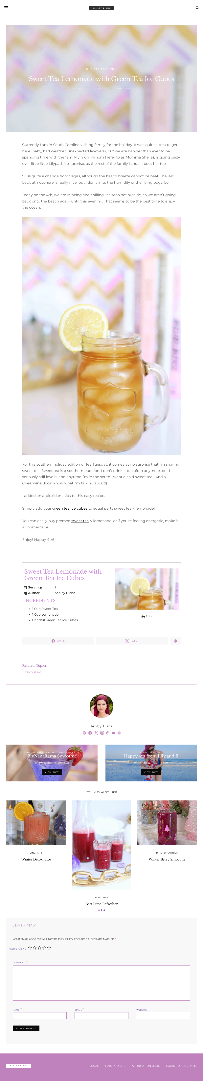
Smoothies (72, 752)
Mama (143, 752)
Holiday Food (41, 752)
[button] (99, 910)
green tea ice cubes (69, 508)
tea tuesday (33, 672)
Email (79, 1009)
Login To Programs (181, 1065)
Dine (89, 69)
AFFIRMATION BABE (146, 1065)
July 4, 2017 (101, 88)
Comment (19, 962)
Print (149, 616)
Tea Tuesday (109, 69)
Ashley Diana (81, 88)
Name (17, 1009)
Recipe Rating (18, 949)
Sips (96, 69)
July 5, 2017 (161, 763)
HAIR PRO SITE (115, 1065)
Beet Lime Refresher (101, 904)
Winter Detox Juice (36, 859)
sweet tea (80, 521)
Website (141, 1010)
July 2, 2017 (62, 763)
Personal (156, 752)
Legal (94, 1065)
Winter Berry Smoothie (167, 859)
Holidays (58, 752)
